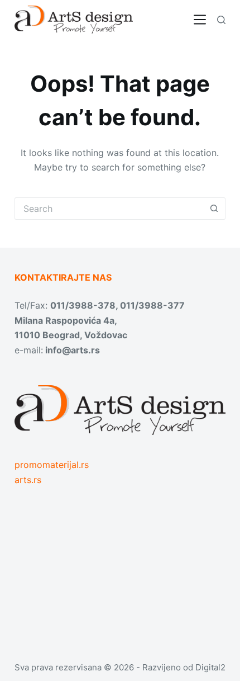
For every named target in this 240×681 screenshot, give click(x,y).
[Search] (221, 20)
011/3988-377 (152, 305)
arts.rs (28, 479)
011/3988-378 (83, 305)
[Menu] (200, 19)
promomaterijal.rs (52, 464)
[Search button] (214, 208)
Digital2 (210, 667)
